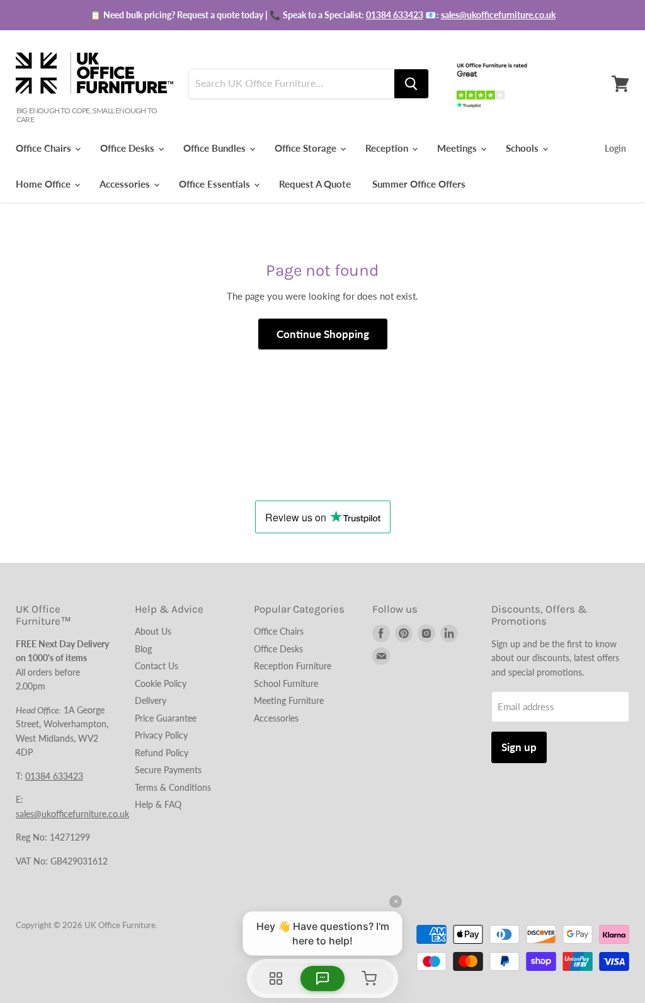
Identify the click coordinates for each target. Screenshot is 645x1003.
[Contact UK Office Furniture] (322, 15)
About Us (153, 631)
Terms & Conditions (173, 787)
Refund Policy (161, 752)
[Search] (411, 83)
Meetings (458, 148)
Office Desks (128, 148)
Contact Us (156, 665)
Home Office (44, 184)
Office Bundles (215, 148)
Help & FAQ (158, 804)
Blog (143, 648)
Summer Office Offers (418, 184)
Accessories (126, 184)
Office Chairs (45, 148)
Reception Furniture (292, 665)
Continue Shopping (323, 334)
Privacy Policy (161, 735)
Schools (523, 148)
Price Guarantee (166, 718)
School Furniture (286, 683)
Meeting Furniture (289, 700)
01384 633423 (394, 14)
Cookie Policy (160, 683)
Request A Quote (315, 184)
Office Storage (307, 148)
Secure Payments (168, 769)
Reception (388, 148)
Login (615, 148)
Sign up (519, 747)
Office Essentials (216, 184)
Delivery (150, 700)
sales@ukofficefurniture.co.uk (498, 14)
